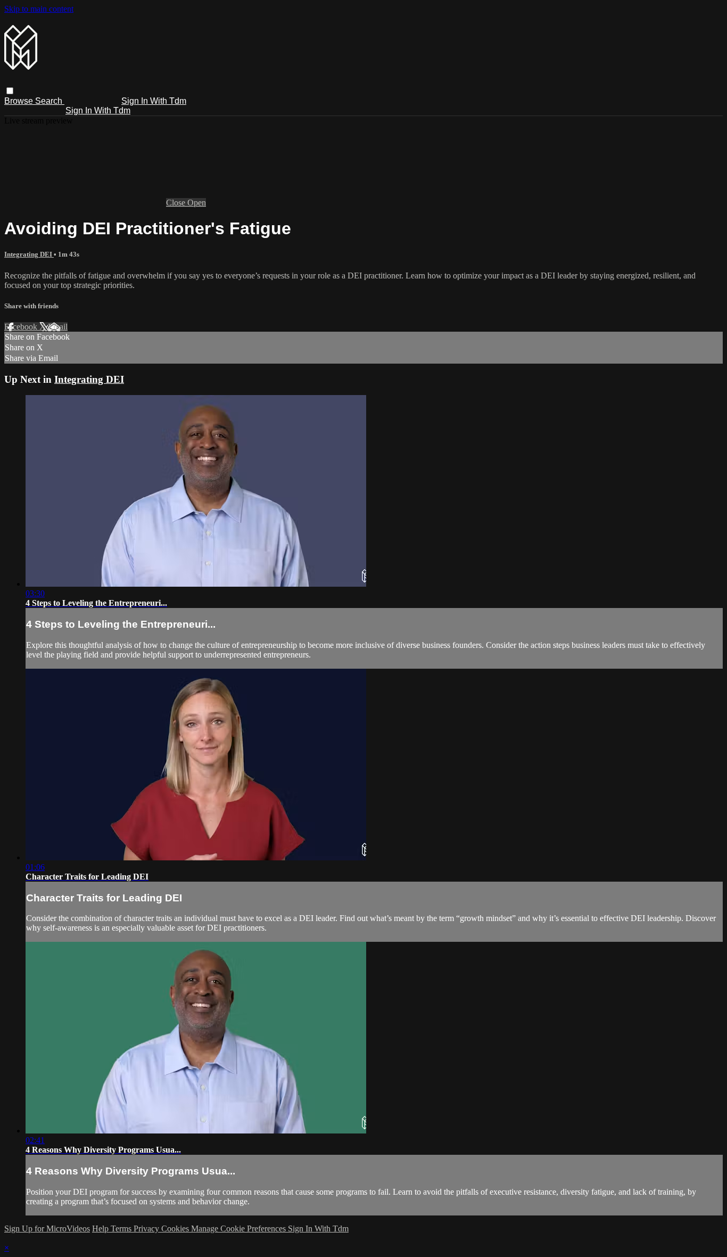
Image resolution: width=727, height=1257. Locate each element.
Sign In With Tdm (153, 100)
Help (101, 1228)
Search (49, 100)
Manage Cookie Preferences (239, 1228)
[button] (9, 90)
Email (58, 326)
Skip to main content (38, 8)
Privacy (147, 1228)
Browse (19, 100)
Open (196, 202)
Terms (122, 1228)
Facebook (21, 326)
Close (176, 202)
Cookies (176, 1228)
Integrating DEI (29, 254)
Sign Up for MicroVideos (47, 1228)
